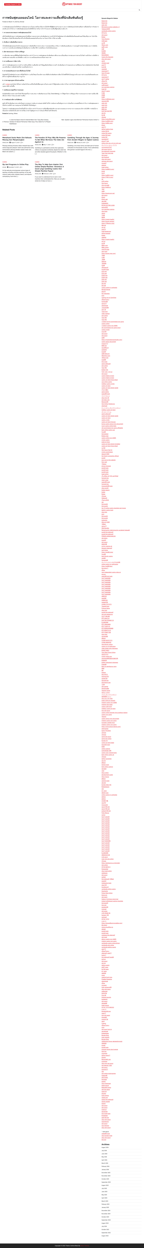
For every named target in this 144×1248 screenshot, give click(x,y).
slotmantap (105, 728)
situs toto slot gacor (107, 1063)
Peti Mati (104, 1079)
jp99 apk (104, 281)
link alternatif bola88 (108, 957)
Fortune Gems (106, 608)
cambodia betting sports (109, 947)
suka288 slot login (107, 576)
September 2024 (106, 1220)
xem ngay (104, 251)
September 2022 (106, 1232)
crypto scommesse (107, 452)
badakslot (104, 999)
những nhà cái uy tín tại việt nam (111, 143)
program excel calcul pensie (110, 1049)
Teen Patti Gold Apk (107, 153)
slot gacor (104, 35)
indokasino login (106, 883)
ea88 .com (105, 47)
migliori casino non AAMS (109, 702)
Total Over (105, 311)
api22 (103, 61)
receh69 (104, 881)
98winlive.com (106, 356)
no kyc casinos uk (107, 546)
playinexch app (106, 682)
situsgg (104, 117)
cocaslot (104, 985)
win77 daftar (105, 79)
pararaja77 (105, 1069)
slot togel (104, 937)
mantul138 (105, 1019)
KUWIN (104, 51)
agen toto (104, 105)
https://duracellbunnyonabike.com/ (112, 923)
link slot (104, 1139)
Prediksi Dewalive (107, 979)
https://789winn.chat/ (108, 223)
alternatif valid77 (107, 953)
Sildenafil (104, 498)
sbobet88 (104, 1003)
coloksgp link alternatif (108, 935)
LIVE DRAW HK (106, 913)
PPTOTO (104, 33)
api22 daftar (105, 392)
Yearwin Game (106, 690)
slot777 (104, 127)
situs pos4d (105, 488)
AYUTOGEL (105, 1077)
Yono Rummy (106, 39)
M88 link (104, 109)
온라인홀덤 (105, 390)
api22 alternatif (106, 364)
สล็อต (103, 570)
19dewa (104, 464)
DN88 (103, 95)
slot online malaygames (109, 1073)
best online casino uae (108, 430)
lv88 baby (104, 41)
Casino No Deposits (107, 57)
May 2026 (104, 1157)
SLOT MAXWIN (106, 578)
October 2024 (105, 1217)
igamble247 (105, 139)
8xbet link (104, 21)
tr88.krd (104, 261)
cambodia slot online (108, 945)
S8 (102, 179)
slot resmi (104, 897)
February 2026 (105, 1166)
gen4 (103, 1021)
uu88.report (105, 85)
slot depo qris (106, 400)
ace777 (104, 65)
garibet (104, 877)
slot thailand (105, 157)
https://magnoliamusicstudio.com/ (112, 340)
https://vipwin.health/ (108, 219)
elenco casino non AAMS (109, 939)
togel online (105, 167)
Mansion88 (105, 402)
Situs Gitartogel (106, 1083)
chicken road (105, 63)
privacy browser (106, 466)
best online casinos (107, 767)
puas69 (104, 352)
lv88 (103, 49)
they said (104, 462)
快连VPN (104, 993)
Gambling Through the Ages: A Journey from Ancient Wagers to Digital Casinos (83, 139)
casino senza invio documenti (110, 718)
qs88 (103, 338)
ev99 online (105, 181)
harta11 (104, 955)
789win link (105, 358)
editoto (104, 797)
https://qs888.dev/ (107, 566)
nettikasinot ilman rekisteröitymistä (112, 1041)
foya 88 (104, 995)
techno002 (105, 207)
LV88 (103, 257)
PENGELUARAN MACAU (109, 536)
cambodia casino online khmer (111, 943)
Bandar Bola (105, 1035)
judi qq (104, 959)
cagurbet (104, 69)
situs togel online (107, 871)
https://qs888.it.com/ (108, 169)
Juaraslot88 (105, 307)
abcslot (104, 783)
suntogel (104, 917)
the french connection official (110, 456)
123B (103, 684)
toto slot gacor (106, 710)
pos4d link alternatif (107, 532)
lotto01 (104, 1081)
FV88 (103, 93)
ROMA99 (104, 660)
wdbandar (105, 991)
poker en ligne (106, 442)
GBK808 (104, 1043)
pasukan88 (105, 907)
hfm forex (104, 362)
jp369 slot (104, 275)
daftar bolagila (106, 233)
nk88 (103, 191)
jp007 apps (105, 967)
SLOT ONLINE (106, 616)
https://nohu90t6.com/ (108, 119)
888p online (105, 247)
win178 (104, 309)
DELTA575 (105, 674)
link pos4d (105, 504)
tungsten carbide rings (108, 722)
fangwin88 (105, 560)
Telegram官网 (106, 29)
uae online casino (107, 382)
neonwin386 (105, 101)
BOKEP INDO (105, 650)
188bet (104, 524)
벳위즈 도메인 (106, 692)
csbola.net (105, 1097)
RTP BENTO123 (106, 630)
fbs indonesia (106, 293)
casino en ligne (106, 386)
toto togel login (106, 1113)
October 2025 (105, 1179)
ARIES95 (104, 596)
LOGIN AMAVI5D (106, 642)
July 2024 (104, 1226)
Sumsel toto (105, 478)
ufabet (8, 84)
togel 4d (104, 89)
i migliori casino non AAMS (110, 325)
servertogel (105, 1031)
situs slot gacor (106, 59)
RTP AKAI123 (105, 618)
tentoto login (105, 765)
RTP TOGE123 (106, 626)
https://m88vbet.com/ (108, 99)
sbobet (104, 929)
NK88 (103, 217)
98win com (105, 45)
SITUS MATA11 (106, 867)
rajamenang (105, 1121)
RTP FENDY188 (106, 632)
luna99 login (105, 269)
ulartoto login (105, 781)
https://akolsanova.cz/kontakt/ (111, 863)
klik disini (104, 925)
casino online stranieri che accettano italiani (114, 712)
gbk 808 (104, 201)
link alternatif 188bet (108, 879)
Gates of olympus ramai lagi (110, 899)
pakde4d (104, 350)
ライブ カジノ (106, 396)
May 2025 (104, 1195)
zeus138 (104, 885)
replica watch (105, 965)
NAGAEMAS (105, 55)
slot (103, 789)
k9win (103, 125)
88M (103, 668)
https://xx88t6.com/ (107, 121)
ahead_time (5, 142)
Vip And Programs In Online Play (15, 164)
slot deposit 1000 (107, 1065)
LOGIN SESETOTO (107, 640)
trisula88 (104, 1017)
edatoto (104, 165)
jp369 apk (104, 277)
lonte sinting (105, 1095)
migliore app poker (107, 704)
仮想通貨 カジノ (106, 696)
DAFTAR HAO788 (107, 111)
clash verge (105, 480)
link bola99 (105, 903)
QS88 (103, 265)
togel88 (104, 360)
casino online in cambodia (109, 287)
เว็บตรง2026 (105, 500)
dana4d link (105, 680)
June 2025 (104, 1191)
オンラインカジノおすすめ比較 (111, 562)
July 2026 (104, 1150)
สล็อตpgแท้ (105, 267)
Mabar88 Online (106, 1087)
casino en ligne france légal (110, 380)
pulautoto (104, 520)
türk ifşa (104, 1051)
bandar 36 (105, 740)
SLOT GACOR (106, 817)
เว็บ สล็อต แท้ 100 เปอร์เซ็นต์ (110, 476)
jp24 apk (104, 273)
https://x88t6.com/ (107, 123)
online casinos (106, 749)
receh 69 (104, 1091)
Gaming (10, 113)
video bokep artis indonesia (110, 648)
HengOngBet (105, 688)
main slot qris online (108, 859)
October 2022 (105, 1229)
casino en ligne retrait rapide (110, 388)
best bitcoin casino (107, 556)
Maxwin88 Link (106, 1059)
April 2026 (104, 1160)
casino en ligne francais (109, 422)
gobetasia (104, 873)
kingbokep (105, 1115)
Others (16, 113)
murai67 (104, 163)
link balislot (105, 434)
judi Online (105, 550)
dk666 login (105, 793)
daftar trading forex (107, 129)
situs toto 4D (105, 398)
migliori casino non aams (109, 720)
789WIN (104, 263)
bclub (103, 171)
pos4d (103, 458)
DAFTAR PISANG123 (108, 620)
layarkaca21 (105, 887)
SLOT (103, 173)
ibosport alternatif (107, 548)
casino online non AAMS (109, 438)
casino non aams (107, 714)
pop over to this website (109, 460)
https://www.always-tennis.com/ (111, 726)
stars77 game (106, 91)
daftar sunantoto (107, 759)
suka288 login (106, 394)
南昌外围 (104, 544)
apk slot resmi (106, 1089)
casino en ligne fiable (108, 743)
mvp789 (104, 331)
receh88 (104, 598)
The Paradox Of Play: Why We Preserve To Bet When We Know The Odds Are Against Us (50, 140)
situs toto (104, 512)
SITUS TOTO (105, 919)
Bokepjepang (105, 787)
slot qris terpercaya (107, 614)
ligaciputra (105, 891)
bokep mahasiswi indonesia (110, 662)
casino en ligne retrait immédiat (111, 444)
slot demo (104, 538)
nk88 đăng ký (106, 354)
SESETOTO (105, 654)
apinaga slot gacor (107, 161)
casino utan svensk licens (109, 753)
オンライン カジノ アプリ (109, 145)
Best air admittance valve (109, 666)
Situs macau (105, 777)
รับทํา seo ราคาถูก (107, 372)
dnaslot (104, 1093)
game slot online (106, 738)
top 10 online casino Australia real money (114, 508)
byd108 (104, 67)
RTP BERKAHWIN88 (107, 628)
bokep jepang (106, 490)
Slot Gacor (105, 183)
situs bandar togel (107, 1135)
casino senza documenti (109, 342)
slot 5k (104, 113)
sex (103, 502)
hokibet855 (105, 203)
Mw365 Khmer (106, 289)
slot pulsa (104, 911)
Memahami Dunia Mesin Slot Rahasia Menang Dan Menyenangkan (17, 139)
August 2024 (105, 1223)
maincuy (104, 1109)
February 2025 (105, 1204)
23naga (104, 496)
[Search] (139, 10)
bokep (103, 235)
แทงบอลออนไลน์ (107, 147)
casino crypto (106, 329)
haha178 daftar (106, 730)
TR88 (103, 255)
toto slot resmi (106, 1015)
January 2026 (105, 1169)
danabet (104, 769)
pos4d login (105, 468)
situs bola (104, 211)
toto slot (104, 905)
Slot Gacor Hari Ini (107, 450)
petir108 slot (105, 1117)
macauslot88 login (107, 486)
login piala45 (105, 1037)
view (103, 771)
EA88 (103, 97)
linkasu (104, 672)
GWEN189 (105, 600)
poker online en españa (108, 700)
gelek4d (104, 237)
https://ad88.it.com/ (108, 175)
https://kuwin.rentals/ (108, 221)
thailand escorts (106, 997)
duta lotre (104, 634)
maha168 (104, 137)
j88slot (104, 638)
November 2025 (106, 1176)
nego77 (104, 1013)
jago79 (104, 229)
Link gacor (105, 857)
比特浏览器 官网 (106, 751)
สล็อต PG (104, 81)
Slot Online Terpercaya (108, 404)
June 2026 (104, 1154)
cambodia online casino (109, 31)
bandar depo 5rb (106, 785)
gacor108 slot (106, 807)
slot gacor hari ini (107, 149)
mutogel (104, 909)
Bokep (103, 37)
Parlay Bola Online (107, 893)
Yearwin (104, 716)
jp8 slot (104, 283)
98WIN (104, 53)
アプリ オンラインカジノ (109, 694)
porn (103, 295)
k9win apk (105, 199)
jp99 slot (104, 279)
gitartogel (104, 406)
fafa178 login (106, 73)
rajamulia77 (105, 71)
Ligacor (104, 1023)
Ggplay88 (104, 1075)
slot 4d (104, 761)
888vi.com (105, 245)
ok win (103, 227)
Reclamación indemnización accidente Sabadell (116, 530)
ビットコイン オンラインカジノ (111, 408)
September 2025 (106, 1182)
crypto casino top (107, 656)
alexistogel (105, 305)
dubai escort (105, 1085)
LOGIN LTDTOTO (107, 604)
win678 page (105, 249)
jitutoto (104, 1057)
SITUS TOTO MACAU (108, 1007)
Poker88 (104, 664)
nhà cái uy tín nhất (107, 698)
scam (103, 975)
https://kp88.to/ (106, 187)
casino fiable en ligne (108, 376)
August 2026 (105, 1147)
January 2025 (105, 1207)
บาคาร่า (104, 921)
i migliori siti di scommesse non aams (113, 321)
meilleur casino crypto (108, 384)
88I (102, 670)
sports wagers (106, 1101)
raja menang (105, 1125)
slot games (105, 686)
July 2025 (104, 1188)
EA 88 (103, 115)
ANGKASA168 (106, 855)
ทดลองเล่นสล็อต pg (107, 927)
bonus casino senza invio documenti (112, 424)
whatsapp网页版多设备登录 (110, 658)
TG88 (103, 215)
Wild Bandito (105, 528)
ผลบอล (104, 574)
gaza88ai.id (105, 348)
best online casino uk (108, 755)
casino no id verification (109, 646)
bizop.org (104, 895)
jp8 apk (104, 285)
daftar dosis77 (106, 1055)
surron (103, 815)
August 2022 (105, 1236)
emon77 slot (105, 141)
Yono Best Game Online (108, 652)
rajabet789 (105, 602)
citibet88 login (106, 1133)
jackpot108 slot (106, 811)
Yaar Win (104, 317)
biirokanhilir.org (106, 1011)
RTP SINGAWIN (106, 624)
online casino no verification (110, 564)
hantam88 (105, 301)
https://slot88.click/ (107, 552)
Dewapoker (105, 869)
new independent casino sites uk (111, 572)
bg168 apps (105, 969)
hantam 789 (105, 915)
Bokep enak (105, 436)
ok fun (103, 241)
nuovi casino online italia (109, 426)
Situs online (105, 773)
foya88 (104, 432)
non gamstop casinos (108, 87)
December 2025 (106, 1172)
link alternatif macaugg (108, 151)
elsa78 (104, 291)
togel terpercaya (106, 231)
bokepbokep (105, 1033)
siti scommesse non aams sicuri (111, 327)
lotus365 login (106, 745)
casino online (105, 323)
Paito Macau (105, 813)
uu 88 (103, 43)
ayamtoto (104, 1053)
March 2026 (105, 1163)
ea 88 (103, 243)
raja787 (104, 803)
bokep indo (105, 370)
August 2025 (105, 1185)
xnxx (103, 1027)
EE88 (103, 747)
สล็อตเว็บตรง (105, 299)
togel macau (105, 1005)
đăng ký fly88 (106, 522)
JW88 (103, 259)
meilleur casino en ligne (108, 410)
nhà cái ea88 (105, 185)
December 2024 (106, 1210)
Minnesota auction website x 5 (111, 27)
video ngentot (106, 313)
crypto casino (106, 440)
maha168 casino (107, 133)
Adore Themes (84, 1245)
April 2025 (104, 1198)
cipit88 (104, 558)
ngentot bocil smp (107, 977)
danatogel (105, 1111)
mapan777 (105, 344)
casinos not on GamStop (109, 297)
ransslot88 (105, 636)
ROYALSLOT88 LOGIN (108, 205)
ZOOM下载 (105, 801)
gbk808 (104, 973)
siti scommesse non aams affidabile (112, 428)
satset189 (104, 678)
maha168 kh (105, 131)
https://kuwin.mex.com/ (109, 253)
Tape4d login (105, 606)
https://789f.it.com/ (107, 177)
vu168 (103, 448)
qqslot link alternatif (107, 1099)
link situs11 (105, 568)
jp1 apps (104, 791)
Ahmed (22, 22)
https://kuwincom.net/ (108, 193)
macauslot (105, 805)
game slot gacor (106, 736)
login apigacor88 (107, 987)
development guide (107, 775)
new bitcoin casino (107, 644)
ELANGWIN (105, 622)
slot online (105, 315)
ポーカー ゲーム (106, 412)
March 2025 (105, 1201)
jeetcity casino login (107, 510)
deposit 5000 (105, 454)
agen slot (104, 25)
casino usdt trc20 (107, 706)
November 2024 (106, 1214)
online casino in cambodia (109, 795)
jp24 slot (104, 271)
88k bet (104, 225)
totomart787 (105, 676)
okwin (103, 213)
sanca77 (104, 303)
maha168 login (106, 135)
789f (103, 189)
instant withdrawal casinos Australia (112, 901)
